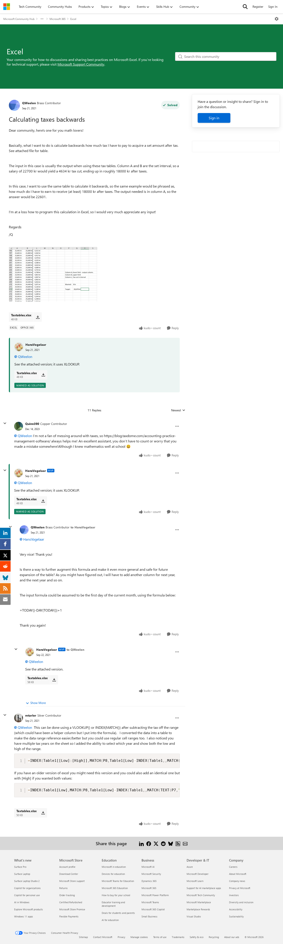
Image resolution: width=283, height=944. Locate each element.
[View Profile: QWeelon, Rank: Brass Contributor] (14, 105)
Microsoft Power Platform (155, 895)
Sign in (214, 117)
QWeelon (29, 103)
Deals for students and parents (118, 913)
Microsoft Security (151, 874)
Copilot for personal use (27, 895)
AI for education (110, 920)
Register (257, 6)
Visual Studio (194, 916)
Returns (63, 888)
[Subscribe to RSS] (178, 843)
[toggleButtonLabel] (276, 19)
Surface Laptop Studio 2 (27, 881)
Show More (38, 703)
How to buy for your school (116, 895)
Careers (233, 866)
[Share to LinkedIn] (141, 843)
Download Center (68, 874)
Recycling (214, 937)
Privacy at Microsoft (239, 888)
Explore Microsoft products (28, 909)
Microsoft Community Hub (18, 19)
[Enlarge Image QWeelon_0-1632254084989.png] (53, 274)
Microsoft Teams (150, 902)
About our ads (231, 937)
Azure (190, 866)
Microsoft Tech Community (201, 895)
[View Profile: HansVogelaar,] (18, 346)
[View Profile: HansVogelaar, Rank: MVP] (18, 473)
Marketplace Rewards (198, 909)
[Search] (245, 6)
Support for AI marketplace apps (204, 888)
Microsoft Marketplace (199, 902)
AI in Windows (21, 902)
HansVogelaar (35, 344)
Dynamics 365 (149, 881)
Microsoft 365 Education (115, 888)
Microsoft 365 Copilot (153, 909)
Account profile (67, 866)
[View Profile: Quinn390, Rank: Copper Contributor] (18, 426)
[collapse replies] (5, 423)
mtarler (30, 715)
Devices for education (113, 874)
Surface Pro (20, 866)
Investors (234, 895)
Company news (237, 881)
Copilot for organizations (27, 888)
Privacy (121, 937)
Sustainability (236, 916)
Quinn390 (32, 424)
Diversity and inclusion (241, 902)
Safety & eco (196, 937)
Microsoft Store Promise (72, 909)
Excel (73, 19)
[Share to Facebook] (148, 843)
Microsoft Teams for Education (118, 881)
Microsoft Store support (72, 881)
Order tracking (67, 895)
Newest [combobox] (178, 410)
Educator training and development (113, 904)
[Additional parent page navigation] (42, 19)
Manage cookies (139, 937)
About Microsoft (237, 874)
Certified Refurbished (70, 902)
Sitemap (83, 937)
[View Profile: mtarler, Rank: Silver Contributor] (18, 717)
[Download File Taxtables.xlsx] (38, 317)
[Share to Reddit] (163, 843)
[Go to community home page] (6, 6)
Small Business (149, 916)
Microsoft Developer (197, 874)
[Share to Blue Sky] (170, 843)
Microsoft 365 (57, 19)
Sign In (272, 6)
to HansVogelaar (83, 527)
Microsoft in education (114, 866)
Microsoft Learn (195, 881)
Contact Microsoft (102, 937)
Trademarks (178, 937)
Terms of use (159, 937)
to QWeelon (75, 649)
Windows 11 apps (23, 916)
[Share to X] (156, 843)
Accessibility (235, 909)
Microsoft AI (148, 866)
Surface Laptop (22, 874)
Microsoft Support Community (80, 64)
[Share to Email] (185, 843)
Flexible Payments (68, 916)
